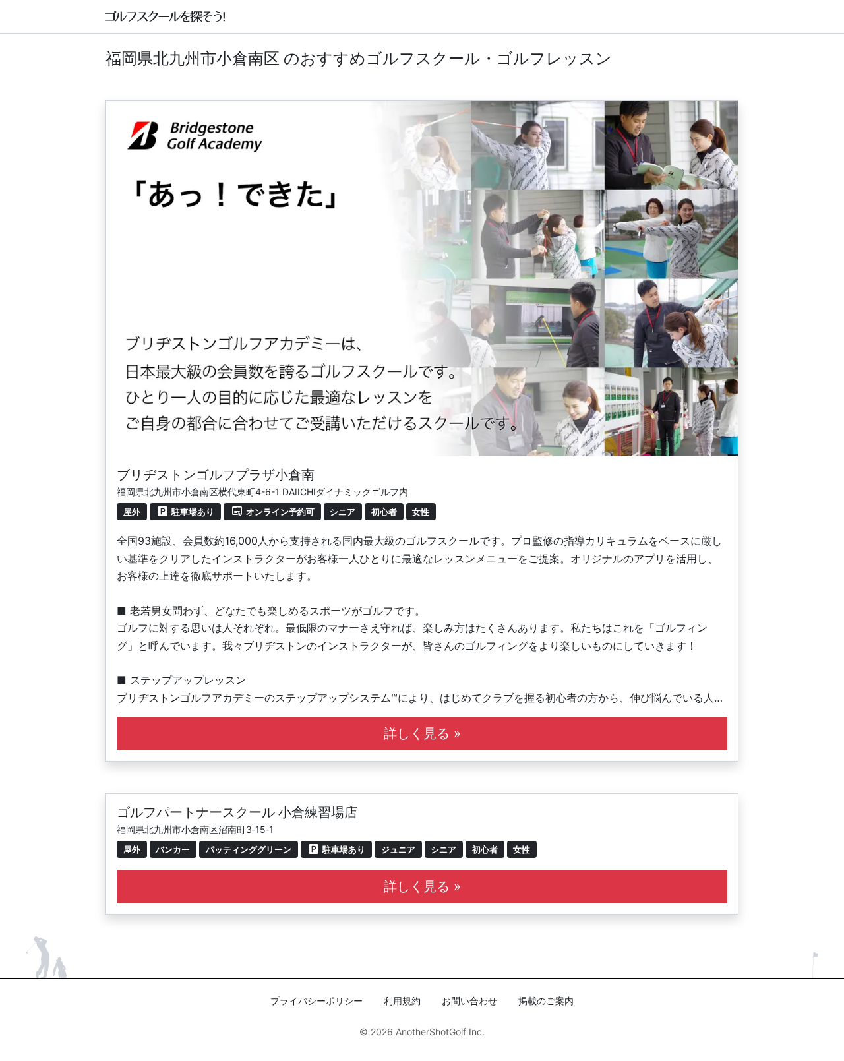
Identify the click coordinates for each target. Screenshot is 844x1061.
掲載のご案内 (546, 1000)
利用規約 (402, 1000)
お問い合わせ (469, 1000)
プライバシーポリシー (316, 1000)
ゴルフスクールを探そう (166, 16)
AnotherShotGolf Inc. (440, 1031)
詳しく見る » (422, 733)
